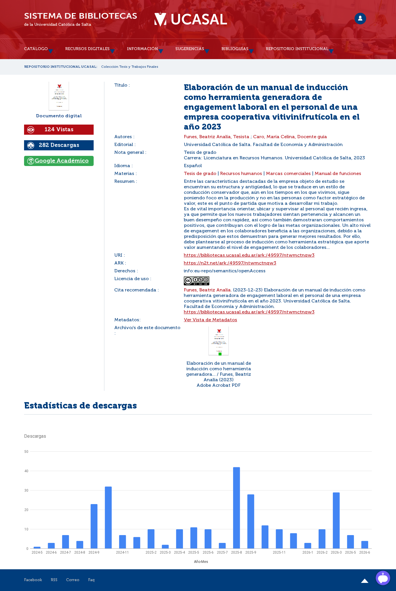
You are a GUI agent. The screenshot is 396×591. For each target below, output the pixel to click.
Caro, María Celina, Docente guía (290, 137)
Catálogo (36, 49)
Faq (91, 580)
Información (142, 49)
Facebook (33, 580)
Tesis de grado (200, 174)
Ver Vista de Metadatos (210, 320)
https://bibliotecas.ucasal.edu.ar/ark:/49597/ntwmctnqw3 (249, 255)
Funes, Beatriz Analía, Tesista (216, 137)
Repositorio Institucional (297, 49)
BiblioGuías (234, 49)
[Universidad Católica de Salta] (191, 19)
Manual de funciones (338, 174)
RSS (54, 580)
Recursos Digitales (87, 49)
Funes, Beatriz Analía (207, 290)
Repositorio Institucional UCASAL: (60, 67)
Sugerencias (189, 49)
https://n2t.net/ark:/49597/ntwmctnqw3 (230, 263)
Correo (72, 580)
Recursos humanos (241, 174)
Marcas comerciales (288, 174)
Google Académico (62, 161)
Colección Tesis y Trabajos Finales (129, 67)
